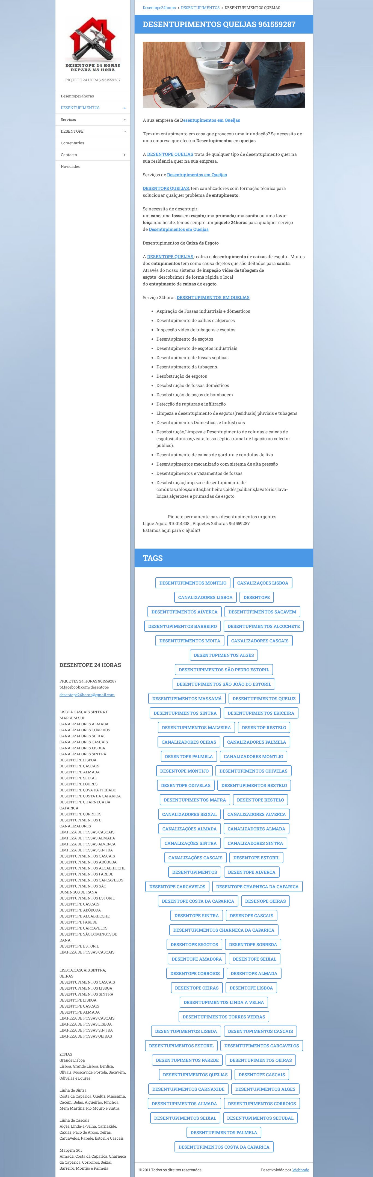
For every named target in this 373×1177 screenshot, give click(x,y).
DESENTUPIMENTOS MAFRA (195, 800)
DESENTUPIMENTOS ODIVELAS (254, 771)
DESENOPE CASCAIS (251, 915)
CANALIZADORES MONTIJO (253, 756)
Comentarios (72, 142)
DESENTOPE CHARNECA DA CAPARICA (257, 886)
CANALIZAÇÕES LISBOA (262, 583)
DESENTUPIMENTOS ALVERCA (185, 612)
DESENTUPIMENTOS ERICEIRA (261, 713)
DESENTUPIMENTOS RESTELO (254, 785)
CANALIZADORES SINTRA (255, 843)
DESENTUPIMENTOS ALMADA (184, 1103)
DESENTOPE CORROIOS (195, 973)
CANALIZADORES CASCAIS (260, 640)
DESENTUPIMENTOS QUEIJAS (195, 1074)
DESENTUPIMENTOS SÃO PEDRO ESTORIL (224, 669)
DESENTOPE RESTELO (260, 800)
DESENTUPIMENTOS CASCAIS (260, 1031)
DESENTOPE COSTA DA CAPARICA (198, 901)
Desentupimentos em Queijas (197, 174)
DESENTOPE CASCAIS (262, 1074)
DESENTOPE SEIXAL (254, 959)
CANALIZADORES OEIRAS (189, 742)
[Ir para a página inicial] (92, 38)
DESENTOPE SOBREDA (253, 944)
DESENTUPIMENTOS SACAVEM (262, 612)
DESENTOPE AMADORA (197, 959)
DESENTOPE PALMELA (189, 756)
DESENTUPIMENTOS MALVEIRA (196, 727)
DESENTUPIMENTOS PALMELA (224, 1132)
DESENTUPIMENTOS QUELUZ (264, 698)
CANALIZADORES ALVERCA (256, 814)
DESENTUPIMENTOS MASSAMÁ (187, 698)
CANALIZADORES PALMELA (256, 742)
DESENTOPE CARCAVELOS (177, 886)
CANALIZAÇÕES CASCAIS (195, 857)
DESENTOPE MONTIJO (184, 771)
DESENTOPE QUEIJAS (170, 154)
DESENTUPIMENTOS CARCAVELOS (261, 1045)
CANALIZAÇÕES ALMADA (189, 829)
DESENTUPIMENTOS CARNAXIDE (188, 1089)
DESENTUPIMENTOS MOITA (189, 640)
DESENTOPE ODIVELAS (186, 785)
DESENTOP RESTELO (264, 727)
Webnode (300, 1169)
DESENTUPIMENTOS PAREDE (187, 1060)
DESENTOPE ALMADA (254, 973)
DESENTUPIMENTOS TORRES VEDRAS (224, 1017)
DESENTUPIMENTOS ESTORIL (181, 1045)
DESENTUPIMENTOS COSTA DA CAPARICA (224, 1147)
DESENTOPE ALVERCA (252, 872)
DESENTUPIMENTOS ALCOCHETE (264, 626)
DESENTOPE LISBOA (251, 988)
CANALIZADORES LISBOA (205, 597)
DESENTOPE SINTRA (196, 915)
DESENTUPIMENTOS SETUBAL (260, 1118)
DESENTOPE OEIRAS (197, 988)
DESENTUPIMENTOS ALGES (265, 1089)
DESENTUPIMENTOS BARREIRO (182, 626)
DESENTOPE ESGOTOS (194, 944)
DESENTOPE (72, 131)
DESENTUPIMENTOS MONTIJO (192, 583)
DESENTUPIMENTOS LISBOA (186, 1031)
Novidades (70, 166)
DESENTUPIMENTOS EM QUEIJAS (213, 297)
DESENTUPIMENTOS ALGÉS (224, 655)
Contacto (69, 154)
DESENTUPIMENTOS (80, 107)
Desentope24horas (77, 96)
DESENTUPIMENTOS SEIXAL (185, 1118)
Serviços (68, 119)
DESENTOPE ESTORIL (256, 857)
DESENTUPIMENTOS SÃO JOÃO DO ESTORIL (224, 684)
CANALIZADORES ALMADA (256, 829)
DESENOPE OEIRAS (265, 901)
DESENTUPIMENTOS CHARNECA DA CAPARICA (223, 930)
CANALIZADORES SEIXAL (189, 814)
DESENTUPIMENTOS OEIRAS (261, 1060)
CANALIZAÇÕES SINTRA (191, 843)
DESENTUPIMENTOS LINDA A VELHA (224, 1002)
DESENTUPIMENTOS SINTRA (185, 713)
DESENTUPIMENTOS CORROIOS (262, 1103)
